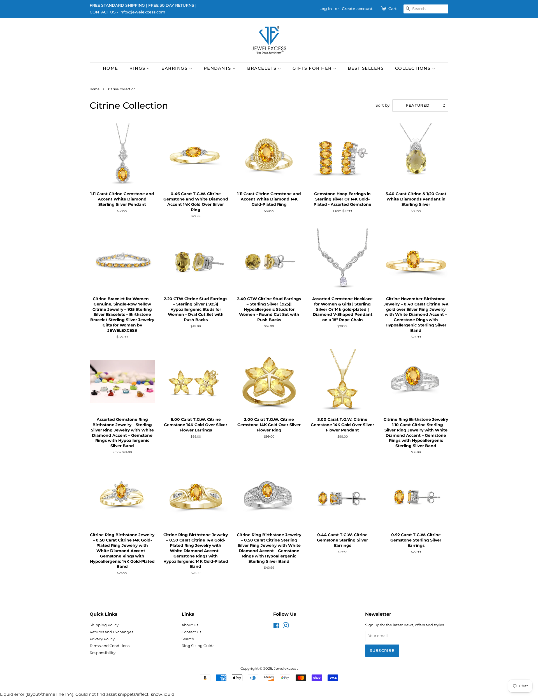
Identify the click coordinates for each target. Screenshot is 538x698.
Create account (357, 8)
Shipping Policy (104, 625)
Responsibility (102, 653)
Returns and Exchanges (111, 632)
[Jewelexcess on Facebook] (276, 627)
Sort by (382, 105)
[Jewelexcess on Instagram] (285, 627)
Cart (392, 8)
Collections (413, 68)
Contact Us (191, 632)
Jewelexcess (285, 668)
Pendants (218, 68)
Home (110, 68)
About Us (190, 625)
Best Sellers (366, 68)
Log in (325, 8)
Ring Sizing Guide (198, 646)
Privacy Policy (102, 639)
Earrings (175, 68)
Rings (138, 68)
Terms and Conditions (109, 646)
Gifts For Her (313, 68)
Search (188, 639)
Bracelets (262, 68)
